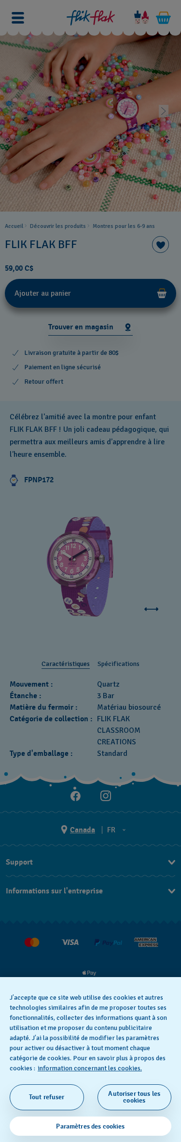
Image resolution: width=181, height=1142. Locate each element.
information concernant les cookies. (90, 1068)
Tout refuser (47, 1097)
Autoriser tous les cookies (134, 1097)
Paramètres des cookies (90, 1126)
